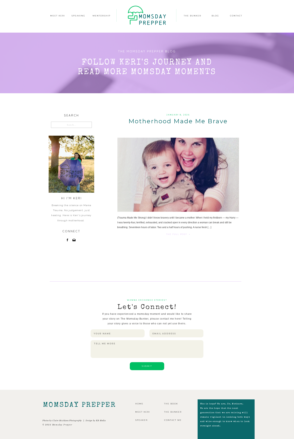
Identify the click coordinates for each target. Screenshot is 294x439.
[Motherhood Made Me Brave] (178, 175)
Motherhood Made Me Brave (178, 121)
